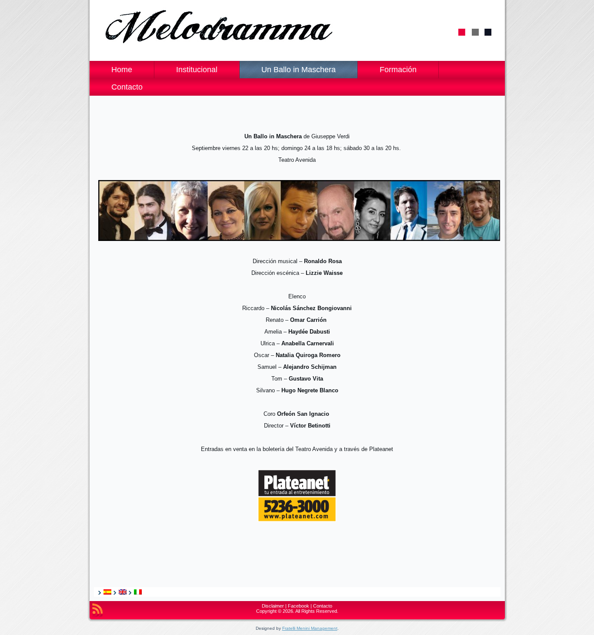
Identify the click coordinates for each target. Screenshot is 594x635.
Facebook (298, 605)
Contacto (322, 605)
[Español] (107, 592)
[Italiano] (138, 592)
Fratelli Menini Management (309, 628)
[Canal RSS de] (97, 610)
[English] (123, 592)
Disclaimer (273, 605)
